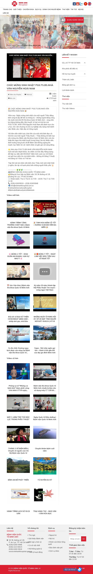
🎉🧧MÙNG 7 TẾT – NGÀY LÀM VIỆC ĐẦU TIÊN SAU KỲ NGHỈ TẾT (45, 256)
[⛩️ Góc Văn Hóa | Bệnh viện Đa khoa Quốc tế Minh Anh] (18, 271)
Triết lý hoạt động (35, 552)
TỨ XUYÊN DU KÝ (45, 480)
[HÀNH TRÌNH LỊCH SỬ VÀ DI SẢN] (18, 496)
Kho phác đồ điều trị (70, 68)
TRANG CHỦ (7, 9)
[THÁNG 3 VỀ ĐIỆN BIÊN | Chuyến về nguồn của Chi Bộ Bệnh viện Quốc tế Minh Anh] (18, 434)
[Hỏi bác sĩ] (69, 42)
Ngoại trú (52, 535)
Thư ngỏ (31, 535)
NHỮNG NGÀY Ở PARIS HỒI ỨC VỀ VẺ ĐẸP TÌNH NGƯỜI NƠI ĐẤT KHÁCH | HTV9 (45, 319)
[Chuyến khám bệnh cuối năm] (44, 432)
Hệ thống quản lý (35, 549)
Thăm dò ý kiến (68, 79)
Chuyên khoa (28, 9)
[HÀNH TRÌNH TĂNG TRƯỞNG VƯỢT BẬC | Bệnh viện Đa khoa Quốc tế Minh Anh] (18, 208)
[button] (31, 67)
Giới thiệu (17, 9)
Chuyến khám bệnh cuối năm (44, 449)
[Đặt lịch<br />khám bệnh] (69, 28)
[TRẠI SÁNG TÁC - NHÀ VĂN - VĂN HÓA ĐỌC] (44, 495)
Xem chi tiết (19, 31)
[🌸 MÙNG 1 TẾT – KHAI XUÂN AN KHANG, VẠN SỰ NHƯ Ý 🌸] (18, 240)
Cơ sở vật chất (34, 545)
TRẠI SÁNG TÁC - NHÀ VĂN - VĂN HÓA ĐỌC (44, 512)
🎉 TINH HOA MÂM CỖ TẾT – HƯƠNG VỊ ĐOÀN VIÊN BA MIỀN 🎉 (44, 225)
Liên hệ (6, 13)
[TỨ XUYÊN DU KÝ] (44, 466)
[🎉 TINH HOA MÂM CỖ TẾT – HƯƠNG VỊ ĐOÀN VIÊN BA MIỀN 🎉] (44, 208)
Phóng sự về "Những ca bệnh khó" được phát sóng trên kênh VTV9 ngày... (18, 388)
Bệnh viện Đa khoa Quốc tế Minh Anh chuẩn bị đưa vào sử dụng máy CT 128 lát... (45, 388)
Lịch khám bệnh (68, 90)
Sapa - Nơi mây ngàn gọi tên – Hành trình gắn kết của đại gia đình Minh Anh (44, 350)
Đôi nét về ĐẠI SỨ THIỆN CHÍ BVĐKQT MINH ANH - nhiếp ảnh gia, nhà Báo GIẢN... (18, 320)
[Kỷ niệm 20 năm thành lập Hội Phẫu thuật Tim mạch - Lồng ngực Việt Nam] (44, 271)
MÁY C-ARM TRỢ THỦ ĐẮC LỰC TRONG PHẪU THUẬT (18, 418)
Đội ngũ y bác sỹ (35, 542)
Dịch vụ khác (54, 551)
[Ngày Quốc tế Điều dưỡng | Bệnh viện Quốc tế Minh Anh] (44, 403)
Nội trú (51, 538)
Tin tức (74, 9)
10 (59, 47)
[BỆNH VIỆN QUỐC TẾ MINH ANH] (19, 3)
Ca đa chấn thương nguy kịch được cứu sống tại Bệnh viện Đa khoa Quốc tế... (18, 350)
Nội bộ (80, 9)
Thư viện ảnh (67, 104)
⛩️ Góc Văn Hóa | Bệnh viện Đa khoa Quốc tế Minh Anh (18, 286)
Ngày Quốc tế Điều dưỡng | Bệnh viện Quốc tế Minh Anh (44, 418)
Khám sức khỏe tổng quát (56, 543)
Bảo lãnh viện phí (55, 547)
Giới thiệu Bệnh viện (36, 538)
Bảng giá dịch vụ (68, 85)
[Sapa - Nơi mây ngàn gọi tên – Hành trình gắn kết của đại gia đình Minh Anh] (44, 332)
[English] (89, 3)
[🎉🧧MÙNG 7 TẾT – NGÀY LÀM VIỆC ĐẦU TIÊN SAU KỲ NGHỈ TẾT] (44, 240)
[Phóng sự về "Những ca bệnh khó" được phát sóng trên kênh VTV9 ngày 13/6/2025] (18, 371)
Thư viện (65, 9)
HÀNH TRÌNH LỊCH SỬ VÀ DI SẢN (18, 512)
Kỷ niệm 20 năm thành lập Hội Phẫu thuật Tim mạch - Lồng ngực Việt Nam (45, 287)
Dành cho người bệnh (52, 9)
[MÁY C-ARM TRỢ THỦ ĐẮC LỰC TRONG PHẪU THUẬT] (18, 403)
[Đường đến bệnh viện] (69, 35)
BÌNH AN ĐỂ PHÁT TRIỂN (18, 480)
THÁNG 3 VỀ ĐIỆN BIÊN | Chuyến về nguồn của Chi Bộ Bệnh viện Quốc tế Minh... (18, 451)
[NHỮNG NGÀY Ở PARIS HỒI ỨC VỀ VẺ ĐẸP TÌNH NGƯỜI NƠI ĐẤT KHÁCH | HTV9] (44, 302)
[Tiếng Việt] (85, 3)
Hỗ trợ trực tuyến (68, 74)
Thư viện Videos (68, 108)
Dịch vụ (38, 9)
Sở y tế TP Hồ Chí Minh (71, 63)
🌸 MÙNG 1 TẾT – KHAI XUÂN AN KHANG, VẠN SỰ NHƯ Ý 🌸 (18, 256)
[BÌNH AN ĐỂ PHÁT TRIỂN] (18, 465)
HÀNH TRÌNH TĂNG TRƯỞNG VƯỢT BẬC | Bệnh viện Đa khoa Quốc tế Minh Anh (18, 226)
